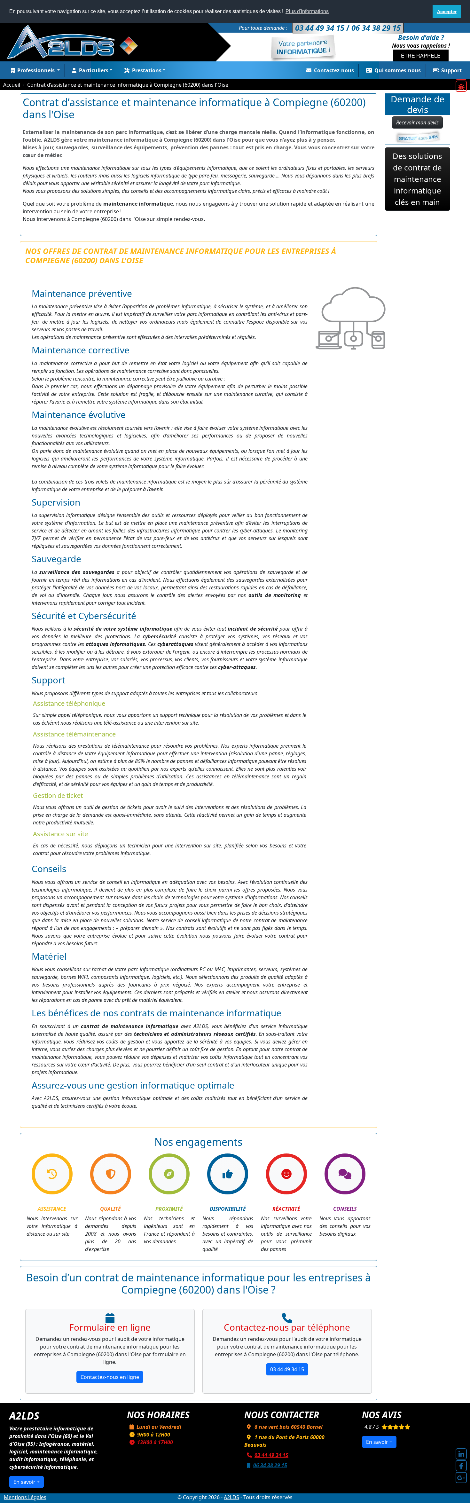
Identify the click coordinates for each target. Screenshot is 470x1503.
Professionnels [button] (36, 70)
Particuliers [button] (93, 70)
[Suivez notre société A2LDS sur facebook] (461, 1465)
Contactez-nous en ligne (110, 1377)
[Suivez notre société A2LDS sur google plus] (461, 1477)
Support (451, 70)
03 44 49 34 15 (287, 1369)
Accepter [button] (447, 11)
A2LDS (231, 1497)
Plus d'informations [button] (307, 11)
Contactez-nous (334, 70)
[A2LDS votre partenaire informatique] (76, 41)
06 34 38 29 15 (270, 1465)
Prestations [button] (146, 70)
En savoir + (26, 1481)
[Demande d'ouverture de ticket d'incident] (461, 86)
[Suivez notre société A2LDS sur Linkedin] (461, 1454)
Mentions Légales (25, 1497)
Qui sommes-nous (397, 70)
